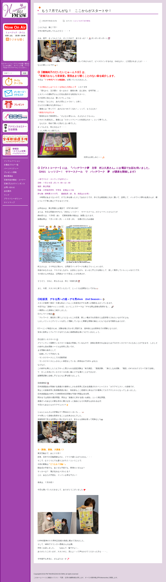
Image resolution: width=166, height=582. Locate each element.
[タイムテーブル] (15, 85)
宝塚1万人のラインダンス (14, 183)
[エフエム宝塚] (15, 20)
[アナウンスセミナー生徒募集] (15, 132)
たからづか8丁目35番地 (81, 21)
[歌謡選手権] (15, 143)
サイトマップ (9, 202)
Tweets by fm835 (15, 208)
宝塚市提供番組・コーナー (15, 180)
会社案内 (7, 191)
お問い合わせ (9, 187)
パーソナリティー (11, 168)
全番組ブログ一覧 (11, 165)
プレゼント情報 (10, 172)
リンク (6, 195)
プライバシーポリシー (13, 199)
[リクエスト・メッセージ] (15, 97)
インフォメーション (12, 161)
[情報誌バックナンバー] (15, 155)
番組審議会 (8, 176)
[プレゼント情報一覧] (15, 109)
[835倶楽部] (15, 120)
